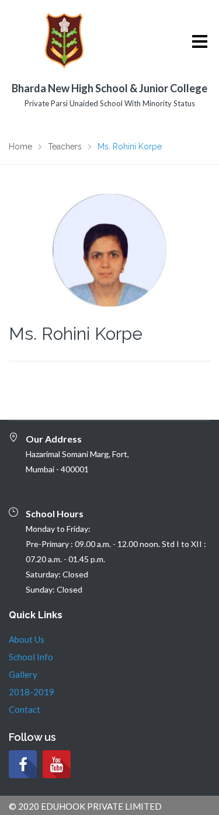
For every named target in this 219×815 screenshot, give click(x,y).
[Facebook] (23, 764)
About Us (26, 639)
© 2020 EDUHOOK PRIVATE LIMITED (85, 806)
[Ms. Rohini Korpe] (109, 248)
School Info (31, 657)
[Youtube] (57, 764)
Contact (24, 709)
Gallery (23, 674)
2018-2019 (31, 692)
